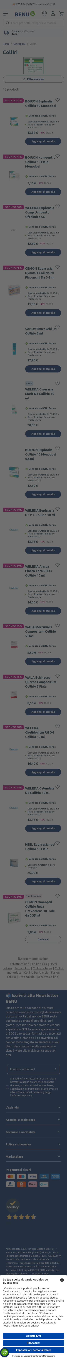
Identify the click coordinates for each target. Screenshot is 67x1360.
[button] (4, 1352)
